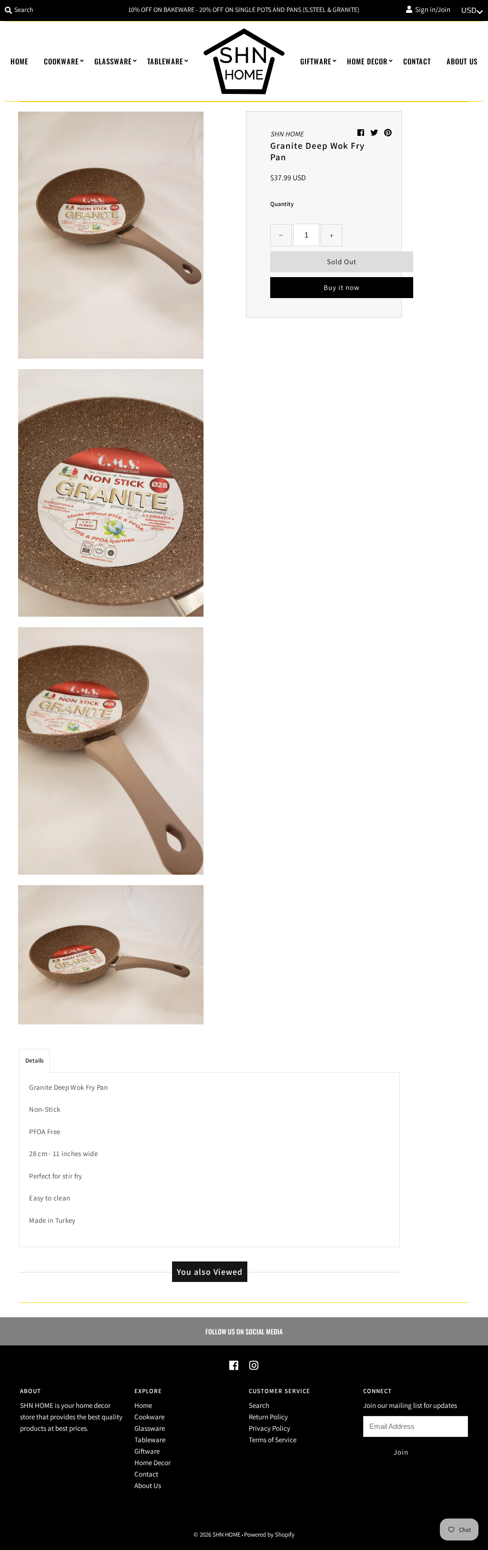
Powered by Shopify (269, 1534)
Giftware (315, 61)
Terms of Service (272, 1439)
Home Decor (367, 61)
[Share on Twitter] (374, 133)
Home (19, 61)
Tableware (165, 61)
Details (34, 1060)
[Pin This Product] (388, 133)
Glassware (113, 61)
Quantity (282, 204)
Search (259, 1405)
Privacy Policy (269, 1428)
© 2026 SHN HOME (217, 1534)
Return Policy (268, 1416)
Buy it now (342, 287)
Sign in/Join (431, 9)
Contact (417, 61)
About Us (462, 61)
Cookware (61, 61)
